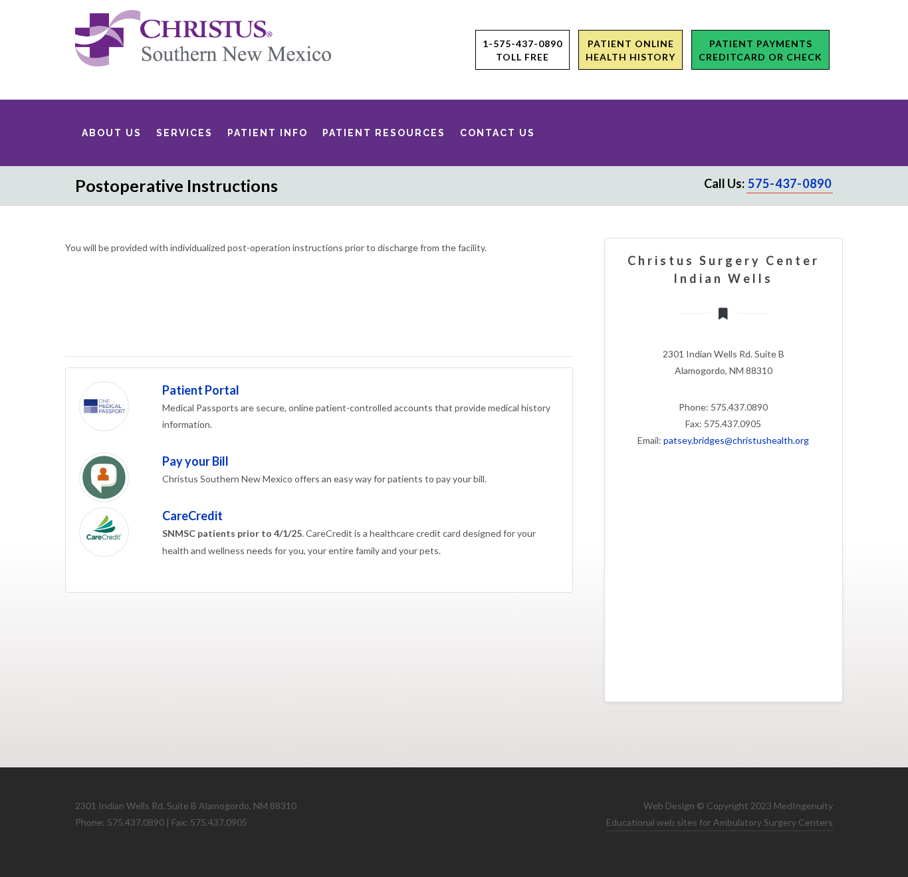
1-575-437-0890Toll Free (522, 50)
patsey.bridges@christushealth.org (736, 440)
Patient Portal (200, 390)
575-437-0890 (790, 183)
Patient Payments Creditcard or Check (760, 50)
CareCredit (192, 515)
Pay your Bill (195, 461)
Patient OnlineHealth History (630, 50)
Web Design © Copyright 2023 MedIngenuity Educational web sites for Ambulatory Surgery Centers (719, 814)
